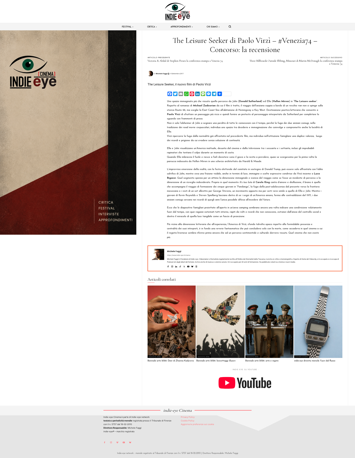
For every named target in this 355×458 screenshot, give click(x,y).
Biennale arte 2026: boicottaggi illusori (215, 361)
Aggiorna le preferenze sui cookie (197, 424)
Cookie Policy (187, 420)
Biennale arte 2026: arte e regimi (261, 361)
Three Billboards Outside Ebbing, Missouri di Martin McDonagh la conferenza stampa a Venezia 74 (295, 62)
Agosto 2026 (155, 357)
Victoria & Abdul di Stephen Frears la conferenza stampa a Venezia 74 (185, 61)
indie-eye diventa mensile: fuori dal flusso (314, 361)
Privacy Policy (188, 417)
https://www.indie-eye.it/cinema (178, 255)
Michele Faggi (161, 73)
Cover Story (302, 357)
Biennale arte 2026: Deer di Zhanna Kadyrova (171, 361)
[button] (229, 26)
